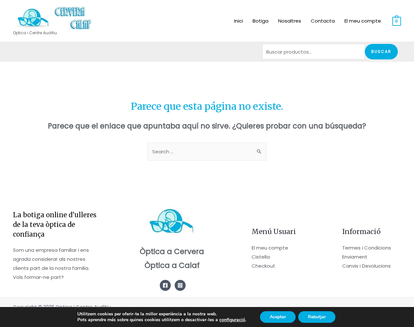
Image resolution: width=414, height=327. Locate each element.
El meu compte (270, 247)
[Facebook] (165, 285)
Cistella (261, 256)
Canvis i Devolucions (366, 265)
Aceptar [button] (278, 317)
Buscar (381, 51)
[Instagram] (180, 285)
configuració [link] (232, 320)
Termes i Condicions (366, 247)
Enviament (354, 256)
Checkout (263, 265)
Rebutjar (317, 317)
